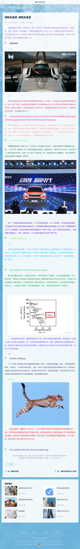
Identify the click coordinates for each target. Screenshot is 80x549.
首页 (13, 7)
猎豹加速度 (15, 471)
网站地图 (24, 532)
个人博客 (10, 464)
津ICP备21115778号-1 (29, 544)
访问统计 (56, 532)
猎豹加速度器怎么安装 (68, 471)
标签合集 (45, 532)
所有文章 (34, 532)
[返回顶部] (73, 491)
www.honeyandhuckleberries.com (36, 541)
